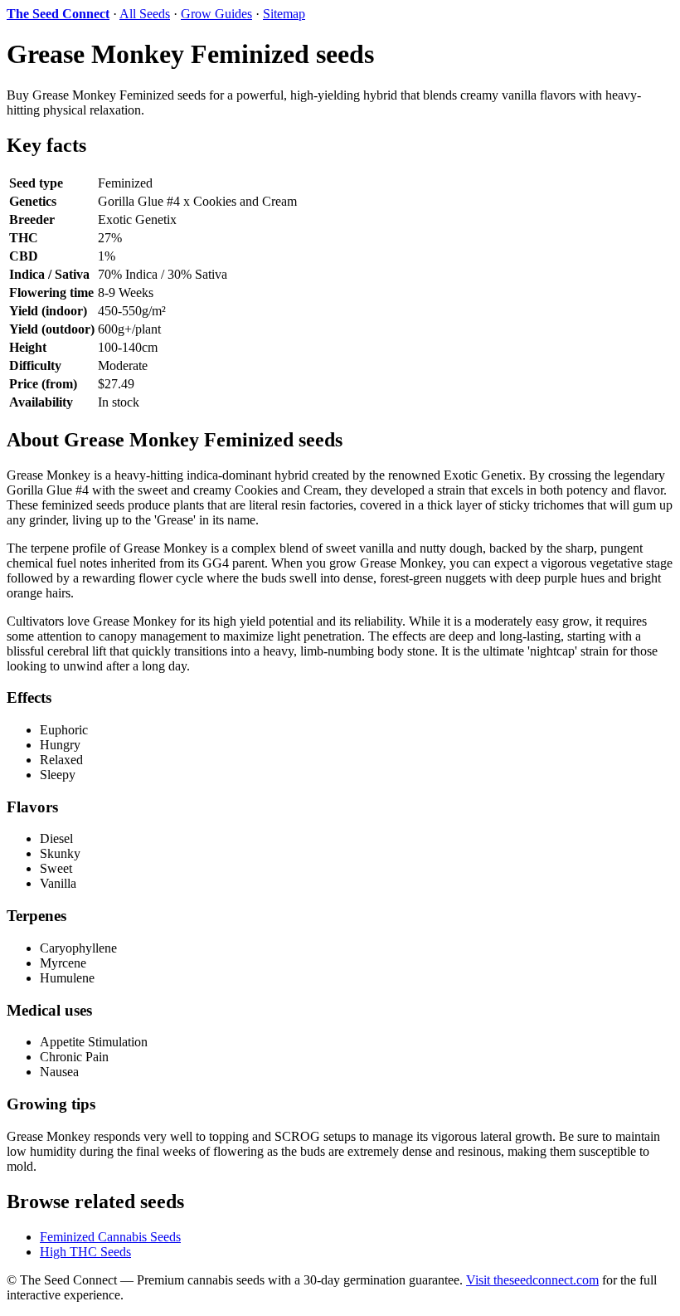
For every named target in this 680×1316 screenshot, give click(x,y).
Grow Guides (216, 14)
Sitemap (284, 14)
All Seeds (144, 14)
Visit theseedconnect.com (532, 1280)
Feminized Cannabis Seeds (110, 1237)
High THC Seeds (85, 1252)
